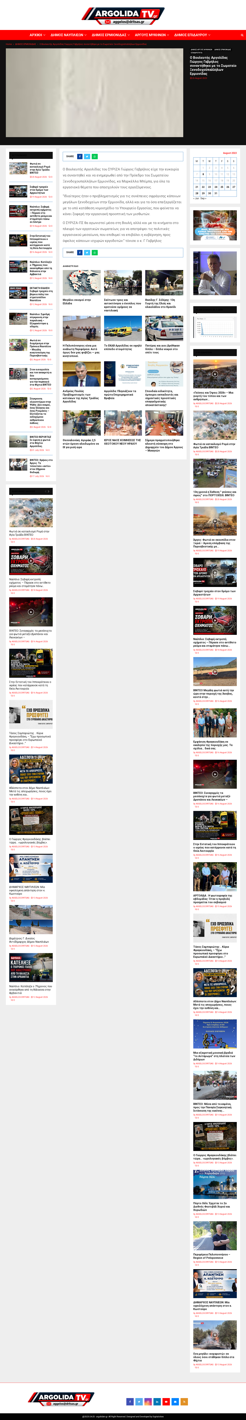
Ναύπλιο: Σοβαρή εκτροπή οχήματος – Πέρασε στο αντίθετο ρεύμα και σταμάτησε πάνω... (30, 583)
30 (209, 193)
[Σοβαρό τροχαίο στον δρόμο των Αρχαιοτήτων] (18, 191)
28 (196, 193)
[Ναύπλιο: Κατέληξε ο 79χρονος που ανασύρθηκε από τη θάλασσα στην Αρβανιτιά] (18, 266)
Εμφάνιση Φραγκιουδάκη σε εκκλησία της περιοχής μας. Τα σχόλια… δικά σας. (212, 745)
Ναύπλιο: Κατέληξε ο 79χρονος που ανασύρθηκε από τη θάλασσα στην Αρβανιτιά (41, 268)
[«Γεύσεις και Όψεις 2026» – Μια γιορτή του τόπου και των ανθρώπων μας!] (215, 373)
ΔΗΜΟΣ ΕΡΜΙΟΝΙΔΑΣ (164, 2)
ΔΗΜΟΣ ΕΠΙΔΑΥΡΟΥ (206, 2)
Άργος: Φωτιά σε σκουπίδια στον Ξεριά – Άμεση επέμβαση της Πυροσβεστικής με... (214, 543)
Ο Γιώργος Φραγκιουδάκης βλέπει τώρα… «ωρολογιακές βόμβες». (29, 841)
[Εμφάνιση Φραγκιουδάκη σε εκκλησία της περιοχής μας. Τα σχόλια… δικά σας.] (215, 722)
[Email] (175, 1401)
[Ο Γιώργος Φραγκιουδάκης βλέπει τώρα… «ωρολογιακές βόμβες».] (31, 820)
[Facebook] (130, 1401)
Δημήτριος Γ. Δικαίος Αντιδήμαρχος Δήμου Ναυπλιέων (29, 940)
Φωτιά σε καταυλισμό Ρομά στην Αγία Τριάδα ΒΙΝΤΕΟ (29, 533)
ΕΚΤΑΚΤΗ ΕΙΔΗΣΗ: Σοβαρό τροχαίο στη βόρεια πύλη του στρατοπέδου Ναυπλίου (41, 294)
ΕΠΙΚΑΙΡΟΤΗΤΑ (196, 53)
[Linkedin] (157, 1401)
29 (203, 193)
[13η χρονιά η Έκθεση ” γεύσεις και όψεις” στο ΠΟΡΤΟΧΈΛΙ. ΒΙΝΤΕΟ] (215, 473)
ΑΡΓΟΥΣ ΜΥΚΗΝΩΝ (185, 2)
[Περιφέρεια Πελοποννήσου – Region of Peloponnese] (215, 1235)
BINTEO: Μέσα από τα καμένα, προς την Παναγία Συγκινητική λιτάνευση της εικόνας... (212, 1107)
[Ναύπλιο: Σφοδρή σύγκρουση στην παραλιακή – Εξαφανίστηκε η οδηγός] (18, 319)
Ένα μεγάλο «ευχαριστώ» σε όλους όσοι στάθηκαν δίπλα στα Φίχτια (213, 1357)
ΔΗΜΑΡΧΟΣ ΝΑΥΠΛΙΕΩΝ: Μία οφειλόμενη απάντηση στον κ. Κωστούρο (27, 890)
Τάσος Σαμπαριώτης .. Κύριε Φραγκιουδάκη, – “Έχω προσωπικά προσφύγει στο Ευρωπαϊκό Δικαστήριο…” (30, 738)
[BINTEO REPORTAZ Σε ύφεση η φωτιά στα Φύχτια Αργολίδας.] (18, 441)
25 (222, 187)
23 (209, 187)
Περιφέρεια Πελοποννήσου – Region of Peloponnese (211, 1256)
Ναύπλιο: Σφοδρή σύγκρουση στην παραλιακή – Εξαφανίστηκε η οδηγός (40, 320)
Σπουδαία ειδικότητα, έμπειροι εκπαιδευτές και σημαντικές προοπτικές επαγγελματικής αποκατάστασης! (161, 398)
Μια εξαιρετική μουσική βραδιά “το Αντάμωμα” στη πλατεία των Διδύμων (214, 1056)
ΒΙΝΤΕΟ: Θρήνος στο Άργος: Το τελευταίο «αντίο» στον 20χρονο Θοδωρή (41, 466)
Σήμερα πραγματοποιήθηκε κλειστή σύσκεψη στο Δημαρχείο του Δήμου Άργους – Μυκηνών (164, 445)
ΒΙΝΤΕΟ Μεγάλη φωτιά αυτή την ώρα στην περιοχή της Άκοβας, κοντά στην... (213, 694)
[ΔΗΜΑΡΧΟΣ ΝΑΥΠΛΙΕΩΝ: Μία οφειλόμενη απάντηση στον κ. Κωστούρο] (31, 868)
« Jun (196, 198)
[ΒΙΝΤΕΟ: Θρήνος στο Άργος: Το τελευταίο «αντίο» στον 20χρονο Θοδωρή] (18, 465)
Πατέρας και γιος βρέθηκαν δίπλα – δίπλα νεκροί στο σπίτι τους (162, 349)
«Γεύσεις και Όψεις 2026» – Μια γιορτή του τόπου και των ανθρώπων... (213, 396)
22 (203, 187)
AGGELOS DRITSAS (20, 539)
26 (227, 187)
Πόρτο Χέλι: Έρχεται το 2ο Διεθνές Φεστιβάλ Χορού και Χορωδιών (211, 1207)
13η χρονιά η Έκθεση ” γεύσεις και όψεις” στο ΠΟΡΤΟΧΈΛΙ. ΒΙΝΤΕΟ (214, 493)
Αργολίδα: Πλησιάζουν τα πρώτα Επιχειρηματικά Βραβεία (120, 395)
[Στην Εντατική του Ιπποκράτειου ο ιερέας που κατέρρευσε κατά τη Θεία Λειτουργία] (18, 240)
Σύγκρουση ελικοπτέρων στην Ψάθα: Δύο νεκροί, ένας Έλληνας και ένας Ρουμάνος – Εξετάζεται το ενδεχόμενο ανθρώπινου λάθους (40, 410)
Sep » (203, 198)
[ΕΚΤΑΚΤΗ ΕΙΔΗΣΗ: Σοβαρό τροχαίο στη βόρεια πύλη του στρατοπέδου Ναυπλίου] (18, 293)
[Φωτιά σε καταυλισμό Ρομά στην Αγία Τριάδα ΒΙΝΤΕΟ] (18, 168)
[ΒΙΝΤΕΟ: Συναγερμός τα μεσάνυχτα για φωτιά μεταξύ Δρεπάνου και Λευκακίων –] (31, 611)
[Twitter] (139, 1401)
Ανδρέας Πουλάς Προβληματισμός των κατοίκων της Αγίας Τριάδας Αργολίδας (81, 396)
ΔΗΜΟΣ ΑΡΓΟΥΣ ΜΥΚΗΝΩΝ (201, 50)
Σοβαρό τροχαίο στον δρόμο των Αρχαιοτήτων (39, 189)
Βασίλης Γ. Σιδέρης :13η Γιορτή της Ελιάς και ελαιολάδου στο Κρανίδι (160, 303)
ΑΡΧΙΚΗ (126, 2)
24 (216, 187)
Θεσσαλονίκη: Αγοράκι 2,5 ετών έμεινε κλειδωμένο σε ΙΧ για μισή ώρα (81, 444)
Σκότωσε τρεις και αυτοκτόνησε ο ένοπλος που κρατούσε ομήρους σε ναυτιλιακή (122, 305)
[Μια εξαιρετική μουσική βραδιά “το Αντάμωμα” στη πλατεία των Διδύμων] (215, 1033)
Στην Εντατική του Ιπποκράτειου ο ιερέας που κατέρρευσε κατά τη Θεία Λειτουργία (41, 242)
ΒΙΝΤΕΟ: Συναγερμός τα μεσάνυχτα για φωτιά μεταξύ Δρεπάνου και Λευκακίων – (30, 634)
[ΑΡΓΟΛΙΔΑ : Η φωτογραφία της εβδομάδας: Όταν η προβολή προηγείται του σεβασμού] (215, 876)
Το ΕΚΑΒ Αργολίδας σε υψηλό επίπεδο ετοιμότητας (123, 347)
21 (196, 187)
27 (233, 187)
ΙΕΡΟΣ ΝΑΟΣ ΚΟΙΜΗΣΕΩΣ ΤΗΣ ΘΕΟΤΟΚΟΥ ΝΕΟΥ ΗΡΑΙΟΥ (122, 442)
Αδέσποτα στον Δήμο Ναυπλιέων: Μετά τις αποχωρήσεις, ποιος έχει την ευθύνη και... (30, 791)
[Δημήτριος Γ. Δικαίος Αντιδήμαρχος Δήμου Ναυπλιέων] (31, 919)
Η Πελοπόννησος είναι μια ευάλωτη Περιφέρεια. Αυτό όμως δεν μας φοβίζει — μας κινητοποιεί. (81, 351)
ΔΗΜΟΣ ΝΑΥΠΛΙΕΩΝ (142, 2)
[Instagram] (148, 1401)
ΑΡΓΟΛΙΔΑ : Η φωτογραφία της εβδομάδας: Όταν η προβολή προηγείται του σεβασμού (212, 899)
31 (216, 193)
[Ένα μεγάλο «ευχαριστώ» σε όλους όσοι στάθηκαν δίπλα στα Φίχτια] (215, 1334)
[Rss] (184, 1401)
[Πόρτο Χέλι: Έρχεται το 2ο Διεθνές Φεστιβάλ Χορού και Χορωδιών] (215, 1184)
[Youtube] (166, 1401)
